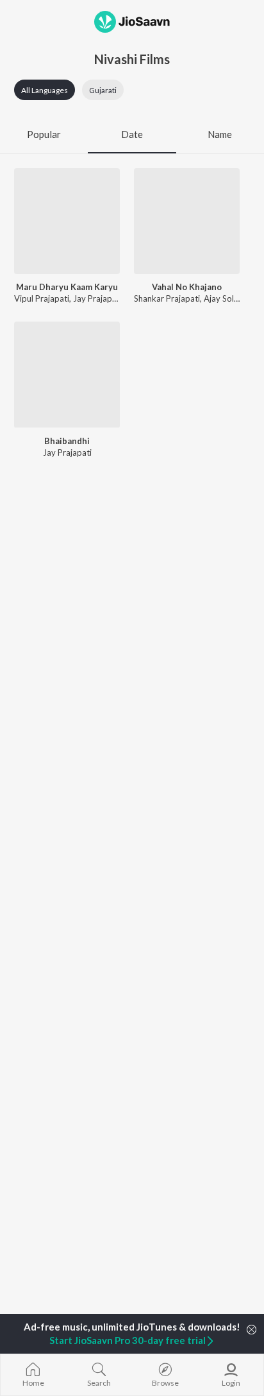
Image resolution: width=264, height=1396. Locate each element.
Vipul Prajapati (41, 298)
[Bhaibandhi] (67, 374)
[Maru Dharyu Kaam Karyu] (67, 221)
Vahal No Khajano (187, 287)
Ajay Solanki (226, 298)
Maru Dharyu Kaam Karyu (67, 287)
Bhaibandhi (67, 441)
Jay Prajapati (97, 298)
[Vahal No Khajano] (187, 221)
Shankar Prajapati (167, 298)
